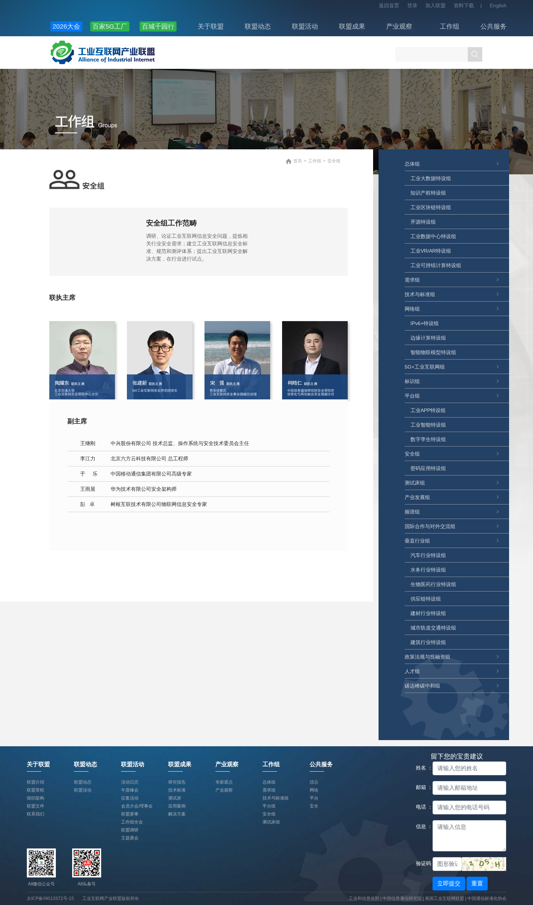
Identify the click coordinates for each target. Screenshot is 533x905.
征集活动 (130, 798)
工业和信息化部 (364, 898)
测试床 (174, 798)
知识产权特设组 (428, 193)
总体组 (412, 164)
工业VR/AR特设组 (430, 251)
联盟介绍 (35, 782)
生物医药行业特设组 (433, 584)
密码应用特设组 (428, 468)
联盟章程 (35, 790)
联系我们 (35, 814)
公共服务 (493, 26)
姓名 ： (421, 768)
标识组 (412, 381)
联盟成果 (352, 26)
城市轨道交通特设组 (433, 628)
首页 (297, 160)
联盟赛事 (130, 814)
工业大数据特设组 (430, 178)
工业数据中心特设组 (433, 236)
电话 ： (421, 807)
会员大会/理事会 (137, 806)
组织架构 (35, 798)
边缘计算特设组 (428, 338)
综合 (314, 782)
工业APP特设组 (428, 410)
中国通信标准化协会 (487, 898)
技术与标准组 (420, 294)
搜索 (475, 54)
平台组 (412, 396)
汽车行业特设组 (428, 555)
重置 (477, 883)
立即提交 (448, 883)
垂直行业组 (417, 541)
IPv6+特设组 (424, 323)
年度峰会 (130, 790)
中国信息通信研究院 (403, 898)
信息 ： (421, 826)
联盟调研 (130, 830)
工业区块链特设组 (430, 207)
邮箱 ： (421, 787)
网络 (314, 790)
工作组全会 (132, 822)
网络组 (412, 309)
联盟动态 (258, 26)
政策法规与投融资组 (427, 657)
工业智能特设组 (428, 425)
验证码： (421, 863)
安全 (314, 806)
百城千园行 (158, 26)
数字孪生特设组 (428, 439)
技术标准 (177, 790)
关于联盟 (211, 26)
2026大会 (66, 26)
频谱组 (412, 512)
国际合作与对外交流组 (430, 526)
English (498, 5)
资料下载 (464, 5)
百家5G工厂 (109, 26)
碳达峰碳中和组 (422, 686)
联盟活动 (305, 26)
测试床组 (415, 483)
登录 (412, 5)
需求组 (412, 280)
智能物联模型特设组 (433, 352)
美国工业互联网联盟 (444, 898)
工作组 (449, 26)
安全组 (412, 454)
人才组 (412, 671)
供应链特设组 (425, 599)
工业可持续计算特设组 (435, 265)
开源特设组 (423, 222)
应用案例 (177, 806)
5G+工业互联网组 (425, 367)
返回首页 (389, 5)
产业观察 (399, 26)
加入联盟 (435, 5)
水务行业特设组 (428, 570)
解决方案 (177, 814)
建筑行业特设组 (428, 642)
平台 (314, 798)
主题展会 (130, 837)
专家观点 (224, 782)
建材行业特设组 (428, 613)
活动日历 (130, 782)
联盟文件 (35, 806)
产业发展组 (417, 497)
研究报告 (177, 782)
